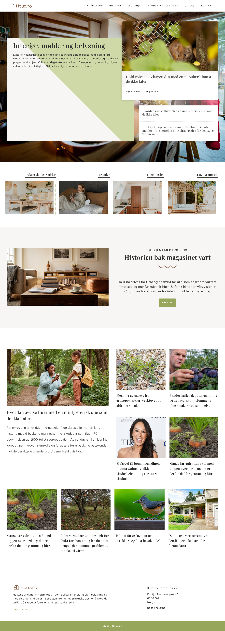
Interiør (115, 5)
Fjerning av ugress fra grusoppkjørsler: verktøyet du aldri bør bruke (138, 400)
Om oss (190, 5)
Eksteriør (134, 5)
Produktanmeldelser (163, 5)
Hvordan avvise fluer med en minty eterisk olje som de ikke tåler (177, 112)
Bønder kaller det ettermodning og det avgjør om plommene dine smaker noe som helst (193, 400)
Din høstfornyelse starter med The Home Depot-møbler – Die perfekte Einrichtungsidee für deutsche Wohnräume (178, 130)
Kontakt (207, 5)
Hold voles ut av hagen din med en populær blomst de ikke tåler (168, 79)
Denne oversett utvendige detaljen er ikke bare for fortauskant (188, 540)
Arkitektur (95, 5)
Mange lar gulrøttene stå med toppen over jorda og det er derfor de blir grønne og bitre (191, 468)
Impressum (20, 609)
